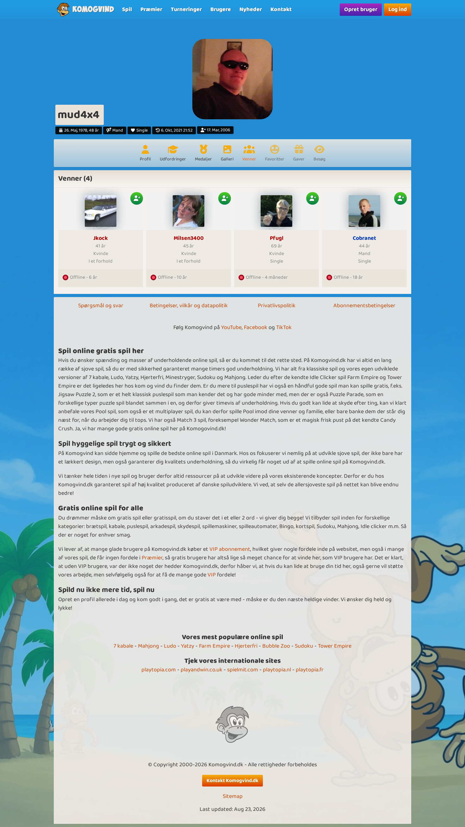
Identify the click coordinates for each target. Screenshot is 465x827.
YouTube (231, 327)
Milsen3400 (189, 238)
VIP (212, 574)
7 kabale (123, 646)
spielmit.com (242, 669)
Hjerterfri (246, 646)
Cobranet (364, 238)
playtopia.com (158, 669)
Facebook (255, 327)
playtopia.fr (310, 669)
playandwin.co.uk (201, 669)
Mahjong (148, 646)
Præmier (152, 557)
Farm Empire (214, 646)
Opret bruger (360, 9)
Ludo (170, 646)
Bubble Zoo (276, 646)
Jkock (100, 238)
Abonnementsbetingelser (364, 305)
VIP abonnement (229, 549)
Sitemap (233, 796)
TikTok (284, 327)
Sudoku (304, 646)
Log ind (397, 9)
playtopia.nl (277, 669)
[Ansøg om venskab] (136, 198)
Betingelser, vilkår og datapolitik (189, 305)
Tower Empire (334, 646)
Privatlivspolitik (276, 305)
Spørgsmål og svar (100, 305)
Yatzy (187, 646)
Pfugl (276, 238)
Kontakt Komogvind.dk (232, 781)
